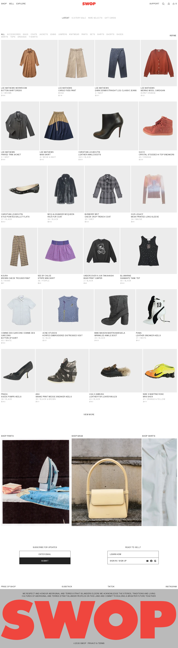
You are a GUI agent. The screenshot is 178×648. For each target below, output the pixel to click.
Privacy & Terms (96, 643)
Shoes (120, 34)
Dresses (22, 37)
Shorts (110, 34)
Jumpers (62, 34)
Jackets (43, 34)
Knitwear (74, 34)
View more (89, 414)
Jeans (53, 34)
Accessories (14, 34)
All (3, 34)
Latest (65, 18)
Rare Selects (95, 18)
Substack (67, 587)
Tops (12, 37)
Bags (25, 34)
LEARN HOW (115, 554)
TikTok (111, 587)
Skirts (4, 37)
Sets (92, 34)
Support (154, 4)
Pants (84, 34)
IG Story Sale (79, 18)
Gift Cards (110, 18)
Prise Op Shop (8, 587)
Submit (45, 561)
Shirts (100, 34)
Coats (34, 34)
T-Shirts (33, 37)
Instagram (171, 587)
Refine (173, 36)
